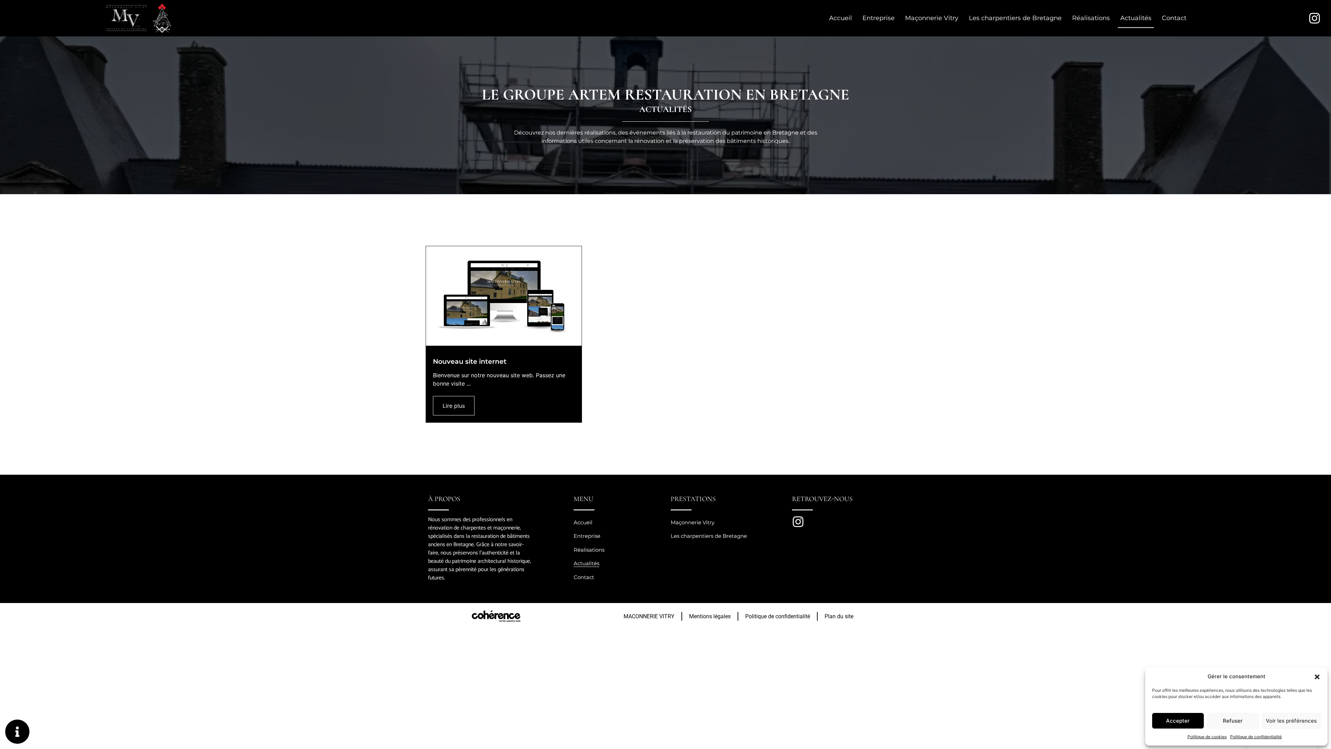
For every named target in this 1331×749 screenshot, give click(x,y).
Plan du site (839, 616)
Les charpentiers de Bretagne (1015, 18)
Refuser (1233, 720)
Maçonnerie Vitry (931, 18)
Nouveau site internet (469, 361)
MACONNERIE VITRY (649, 616)
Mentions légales (710, 616)
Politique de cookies (1207, 736)
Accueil (840, 18)
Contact (1174, 18)
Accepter (1178, 720)
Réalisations (1091, 18)
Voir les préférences (1291, 720)
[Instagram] (1314, 18)
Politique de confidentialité (1256, 736)
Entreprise (878, 18)
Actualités (1135, 18)
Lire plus (454, 405)
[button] (1317, 676)
